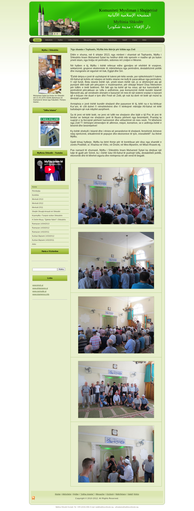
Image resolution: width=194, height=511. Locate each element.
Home (58, 494)
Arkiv (136, 494)
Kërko (61, 269)
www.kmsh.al (37, 285)
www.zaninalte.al (39, 291)
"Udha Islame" (50, 110)
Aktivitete (66, 494)
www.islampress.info (40, 294)
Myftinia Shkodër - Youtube (50, 153)
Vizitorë (110, 494)
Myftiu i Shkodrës (50, 50)
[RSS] (33, 498)
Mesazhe (100, 494)
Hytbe (76, 494)
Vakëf (130, 494)
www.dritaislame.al (40, 288)
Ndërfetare (121, 494)
